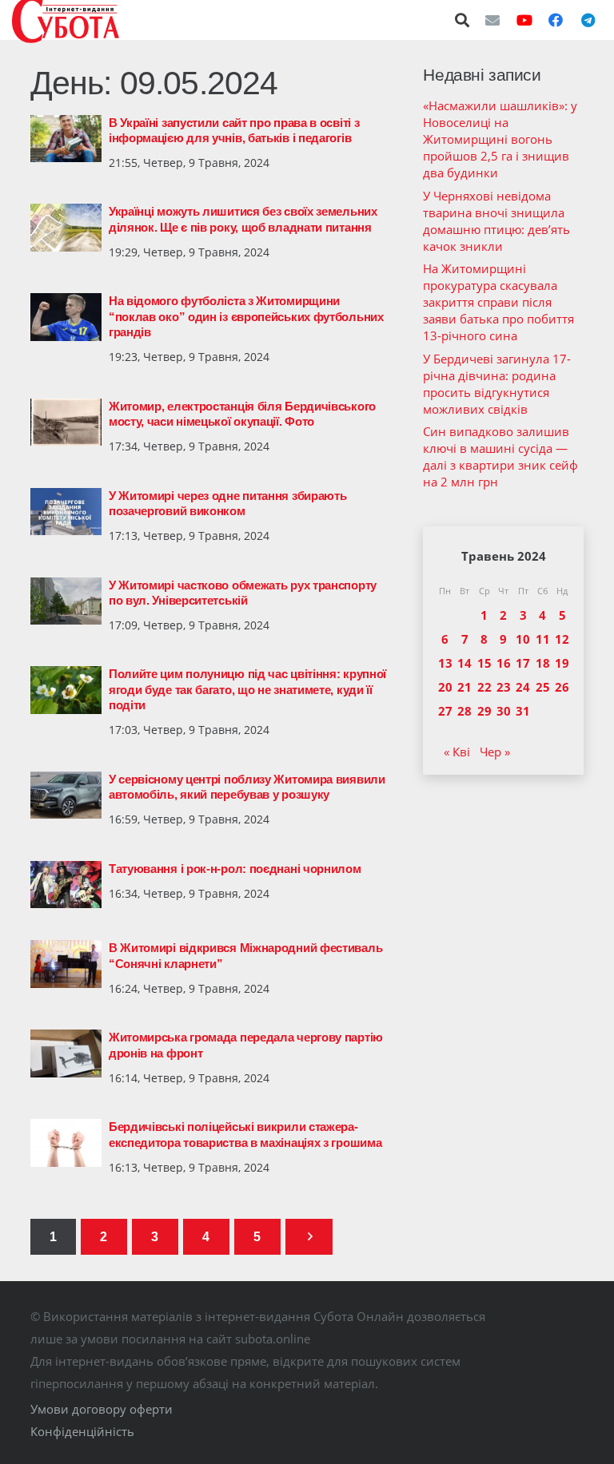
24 (523, 687)
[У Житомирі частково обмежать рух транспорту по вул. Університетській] (66, 601)
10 (523, 639)
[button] (463, 20)
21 (464, 687)
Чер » (495, 752)
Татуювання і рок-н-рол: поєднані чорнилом (235, 868)
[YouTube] (524, 20)
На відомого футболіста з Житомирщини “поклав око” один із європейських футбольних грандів (246, 316)
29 (484, 711)
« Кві (457, 752)
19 (562, 663)
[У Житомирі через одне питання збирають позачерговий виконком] (66, 512)
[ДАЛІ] (309, 1237)
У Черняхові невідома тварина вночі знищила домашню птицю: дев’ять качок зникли (496, 221)
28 (464, 711)
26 (562, 687)
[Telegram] (587, 20)
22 (484, 687)
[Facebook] (555, 20)
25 (543, 687)
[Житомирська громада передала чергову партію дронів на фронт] (66, 1053)
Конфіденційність (82, 1431)
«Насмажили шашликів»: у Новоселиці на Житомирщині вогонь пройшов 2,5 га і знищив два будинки (500, 139)
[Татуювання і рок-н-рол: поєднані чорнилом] (66, 885)
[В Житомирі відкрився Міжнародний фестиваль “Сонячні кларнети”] (66, 964)
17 (523, 663)
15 (484, 663)
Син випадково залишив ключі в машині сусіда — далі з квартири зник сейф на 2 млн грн (500, 456)
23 (503, 687)
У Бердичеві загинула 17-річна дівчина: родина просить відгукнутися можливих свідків (497, 384)
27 (445, 711)
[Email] (492, 20)
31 (523, 711)
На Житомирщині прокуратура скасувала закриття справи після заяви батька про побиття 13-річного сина (498, 301)
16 (503, 663)
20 (445, 687)
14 (464, 663)
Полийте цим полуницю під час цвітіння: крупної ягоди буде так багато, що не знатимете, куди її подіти (247, 689)
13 (445, 663)
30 (503, 711)
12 (562, 639)
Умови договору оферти (101, 1409)
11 (543, 639)
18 (543, 663)
